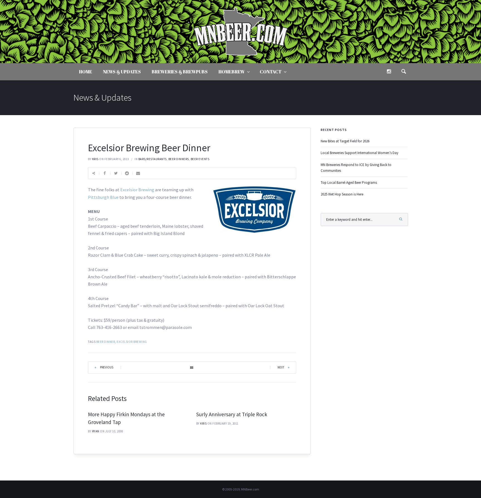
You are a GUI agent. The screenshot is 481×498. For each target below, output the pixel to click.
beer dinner (105, 342)
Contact (270, 72)
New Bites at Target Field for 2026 (345, 141)
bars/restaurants (152, 159)
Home (85, 72)
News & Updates (122, 72)
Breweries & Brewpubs (180, 72)
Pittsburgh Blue (103, 197)
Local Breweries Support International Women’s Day (359, 152)
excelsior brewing (132, 342)
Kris (95, 159)
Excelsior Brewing (137, 189)
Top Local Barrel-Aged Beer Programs (349, 182)
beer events (200, 159)
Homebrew (232, 72)
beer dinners (178, 159)
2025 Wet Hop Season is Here (342, 194)
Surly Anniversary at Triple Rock (231, 414)
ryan (95, 431)
